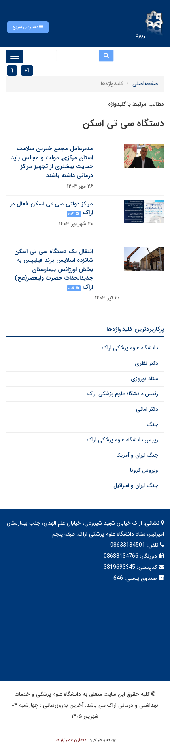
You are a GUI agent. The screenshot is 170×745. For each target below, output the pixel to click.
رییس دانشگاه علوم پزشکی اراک (122, 439)
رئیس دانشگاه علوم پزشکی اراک (122, 393)
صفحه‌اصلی (145, 83)
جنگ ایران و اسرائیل (135, 485)
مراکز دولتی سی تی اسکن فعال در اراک (51, 208)
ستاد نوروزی (144, 378)
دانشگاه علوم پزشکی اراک (130, 348)
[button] (28, 27)
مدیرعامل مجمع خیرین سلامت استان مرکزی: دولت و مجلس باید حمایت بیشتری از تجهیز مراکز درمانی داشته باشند (52, 162)
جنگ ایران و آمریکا (137, 455)
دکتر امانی (147, 409)
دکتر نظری (146, 363)
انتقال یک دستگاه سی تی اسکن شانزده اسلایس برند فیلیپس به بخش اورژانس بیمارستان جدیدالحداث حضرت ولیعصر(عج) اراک (53, 269)
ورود (141, 35)
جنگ (152, 424)
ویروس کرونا (144, 470)
